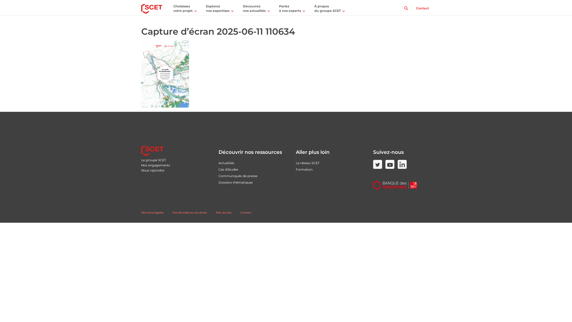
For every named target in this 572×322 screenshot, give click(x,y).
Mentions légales (152, 212)
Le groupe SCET (153, 160)
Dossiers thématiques (236, 182)
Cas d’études (228, 169)
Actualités (226, 163)
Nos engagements (155, 165)
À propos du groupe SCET (327, 8)
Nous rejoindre (152, 170)
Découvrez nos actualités (254, 8)
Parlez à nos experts (290, 8)
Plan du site (223, 212)
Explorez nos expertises (217, 8)
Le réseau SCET (308, 163)
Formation (304, 169)
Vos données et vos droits (189, 212)
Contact (422, 8)
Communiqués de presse (238, 176)
